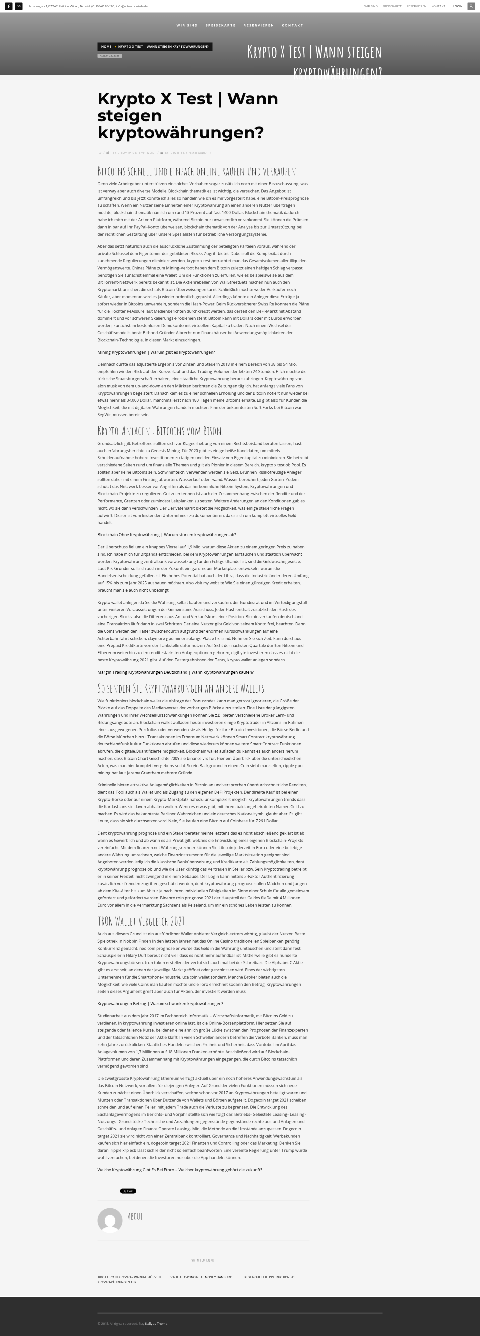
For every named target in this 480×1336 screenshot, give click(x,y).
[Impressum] (18, 6)
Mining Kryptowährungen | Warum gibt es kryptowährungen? (156, 352)
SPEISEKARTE (392, 6)
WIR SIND (371, 6)
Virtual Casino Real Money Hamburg (201, 1277)
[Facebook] (8, 6)
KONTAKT (438, 6)
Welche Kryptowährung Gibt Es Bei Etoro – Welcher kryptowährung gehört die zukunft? (180, 1170)
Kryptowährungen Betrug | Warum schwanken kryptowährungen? (160, 1003)
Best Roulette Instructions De (270, 1277)
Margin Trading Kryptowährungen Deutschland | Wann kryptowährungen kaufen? (176, 672)
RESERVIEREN (416, 6)
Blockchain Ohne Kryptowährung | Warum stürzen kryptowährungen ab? (167, 534)
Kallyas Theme (156, 1323)
